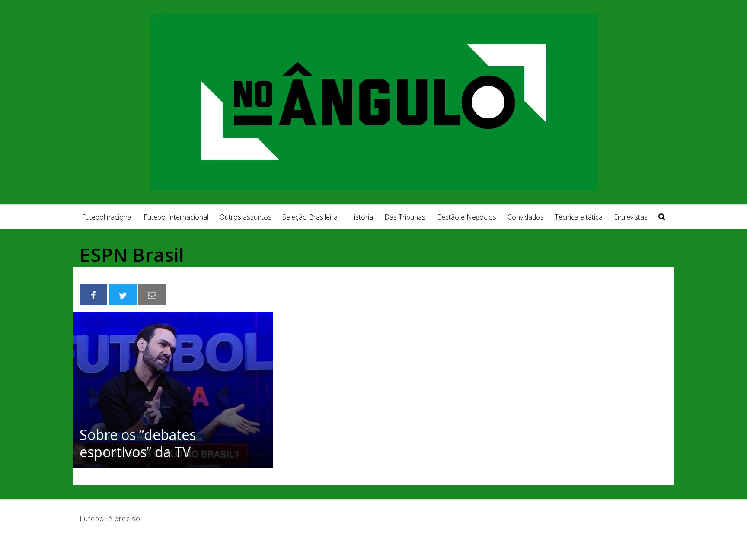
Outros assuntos (245, 217)
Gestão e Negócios (466, 217)
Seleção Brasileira (310, 217)
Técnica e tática (579, 217)
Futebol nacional (107, 217)
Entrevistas (631, 217)
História (361, 217)
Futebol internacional (176, 217)
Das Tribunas (404, 217)
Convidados (526, 217)
